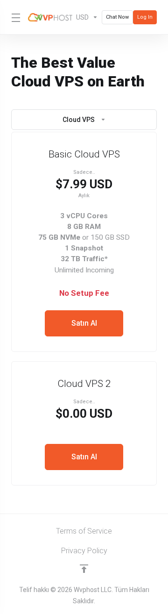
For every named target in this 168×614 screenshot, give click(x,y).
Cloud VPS (79, 119)
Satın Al (84, 323)
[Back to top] (84, 569)
